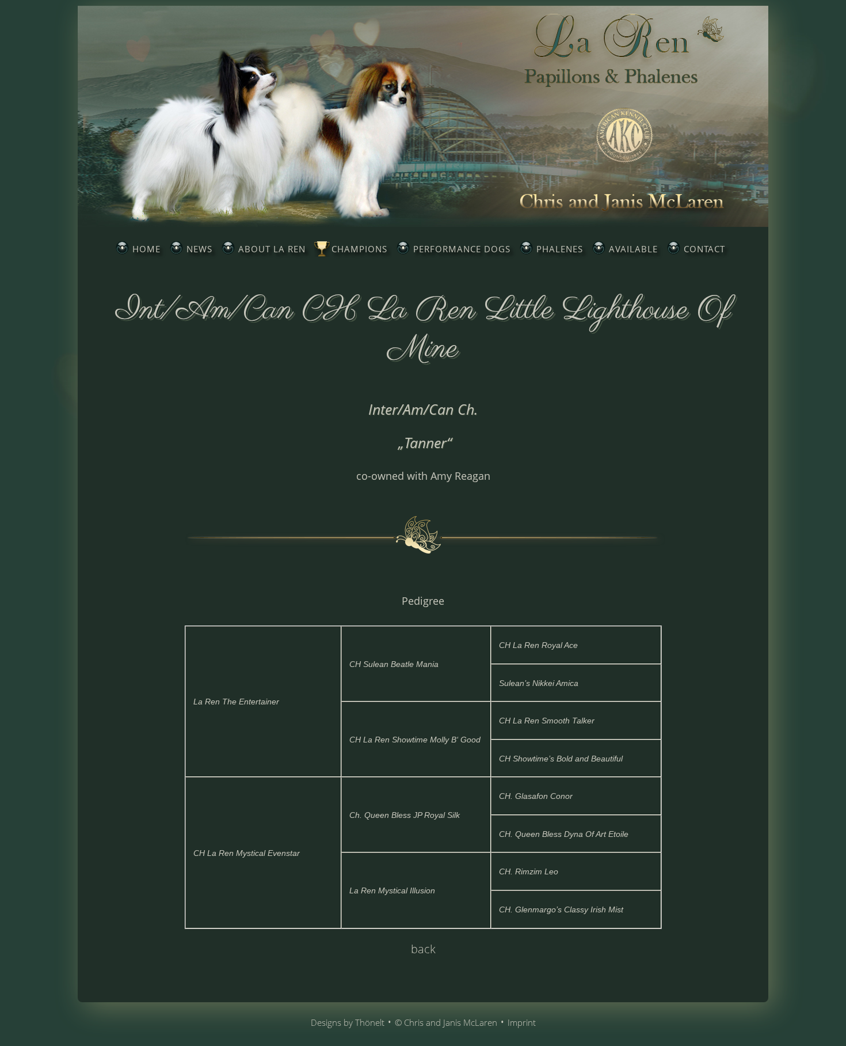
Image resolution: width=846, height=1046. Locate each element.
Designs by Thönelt (347, 1022)
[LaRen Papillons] (423, 223)
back (423, 949)
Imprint (522, 1022)
